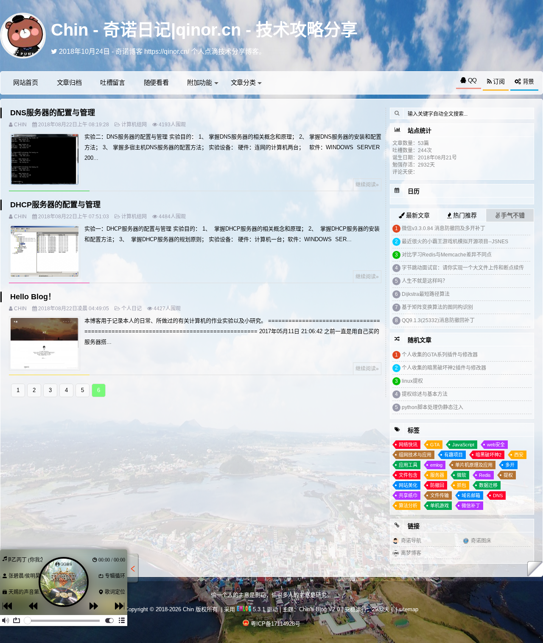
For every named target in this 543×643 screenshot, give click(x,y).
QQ (471, 80)
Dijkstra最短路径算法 (426, 294)
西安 (518, 454)
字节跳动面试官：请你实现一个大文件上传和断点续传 (463, 268)
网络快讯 (408, 444)
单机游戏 (439, 505)
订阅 (497, 81)
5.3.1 (258, 609)
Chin (20, 125)
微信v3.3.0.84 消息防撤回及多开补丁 (443, 228)
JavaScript (463, 444)
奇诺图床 (481, 541)
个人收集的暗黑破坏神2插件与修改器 (444, 368)
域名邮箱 (471, 495)
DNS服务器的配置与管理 (52, 113)
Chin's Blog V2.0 (319, 609)
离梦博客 (411, 553)
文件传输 (439, 495)
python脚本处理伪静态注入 (432, 407)
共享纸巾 (408, 495)
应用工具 (408, 465)
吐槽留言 (112, 82)
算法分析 (408, 505)
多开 (510, 465)
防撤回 (437, 485)
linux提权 (412, 381)
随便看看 (156, 82)
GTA (434, 444)
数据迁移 (488, 485)
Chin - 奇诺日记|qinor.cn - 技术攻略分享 (204, 29)
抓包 (461, 485)
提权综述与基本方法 (425, 394)
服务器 (437, 475)
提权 (508, 475)
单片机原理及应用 (474, 465)
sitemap (408, 609)
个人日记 (131, 309)
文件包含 (408, 475)
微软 (461, 475)
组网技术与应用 (415, 454)
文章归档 (69, 82)
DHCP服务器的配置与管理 (55, 204)
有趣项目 (453, 454)
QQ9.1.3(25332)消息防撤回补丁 (438, 320)
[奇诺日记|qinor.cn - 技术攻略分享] (23, 35)
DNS (498, 495)
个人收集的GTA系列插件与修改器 (440, 355)
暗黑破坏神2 (488, 454)
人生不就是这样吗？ (425, 281)
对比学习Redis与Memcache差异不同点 (447, 255)
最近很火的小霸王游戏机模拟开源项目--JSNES (455, 242)
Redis (485, 475)
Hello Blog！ (33, 296)
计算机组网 (134, 125)
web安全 (496, 444)
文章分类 (243, 82)
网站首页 (25, 82)
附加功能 (199, 82)
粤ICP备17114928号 (275, 624)
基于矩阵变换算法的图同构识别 (437, 307)
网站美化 (408, 485)
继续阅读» (367, 185)
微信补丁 (471, 505)
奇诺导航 (411, 541)
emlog (436, 465)
